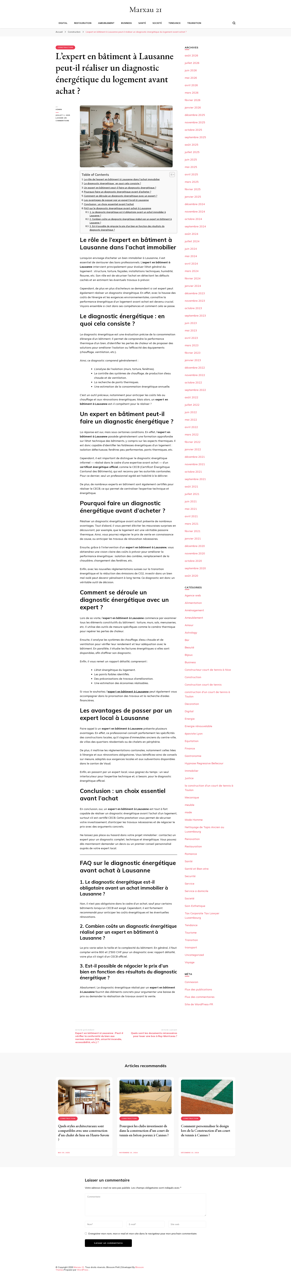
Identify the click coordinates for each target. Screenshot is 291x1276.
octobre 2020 (193, 561)
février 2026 (193, 100)
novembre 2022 (195, 375)
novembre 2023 (195, 300)
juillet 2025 (192, 152)
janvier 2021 (193, 538)
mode (188, 812)
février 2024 (193, 278)
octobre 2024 (193, 219)
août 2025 (191, 144)
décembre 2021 (195, 456)
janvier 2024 (193, 286)
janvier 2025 (193, 196)
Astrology (191, 632)
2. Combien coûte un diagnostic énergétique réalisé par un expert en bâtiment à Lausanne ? (131, 221)
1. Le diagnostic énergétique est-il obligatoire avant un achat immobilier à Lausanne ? (128, 214)
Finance (190, 748)
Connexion (191, 982)
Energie (190, 718)
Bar (187, 640)
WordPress (82, 1269)
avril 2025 (191, 174)
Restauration (82, 23)
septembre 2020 (195, 568)
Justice (189, 778)
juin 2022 (191, 412)
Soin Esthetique (195, 906)
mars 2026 (192, 92)
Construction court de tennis (203, 684)
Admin (59, 109)
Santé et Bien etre (197, 868)
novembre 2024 (195, 211)
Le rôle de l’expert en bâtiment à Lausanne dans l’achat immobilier (122, 179)
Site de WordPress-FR (199, 1004)
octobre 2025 (193, 129)
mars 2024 (192, 271)
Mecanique (192, 797)
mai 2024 (191, 256)
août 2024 (191, 234)
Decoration (192, 704)
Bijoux (189, 655)
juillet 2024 (192, 241)
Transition (194, 23)
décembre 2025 (195, 115)
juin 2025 (191, 159)
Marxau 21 (145, 9)
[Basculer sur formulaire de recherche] (234, 23)
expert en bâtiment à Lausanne (128, 691)
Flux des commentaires (199, 997)
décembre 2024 (195, 204)
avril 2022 (191, 427)
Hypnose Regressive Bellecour (204, 763)
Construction (65, 47)
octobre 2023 (193, 308)
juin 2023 (191, 323)
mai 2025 (191, 167)
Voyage (189, 962)
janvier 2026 (193, 107)
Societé (157, 23)
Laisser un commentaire (65, 119)
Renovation (192, 839)
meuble (189, 805)
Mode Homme (194, 819)
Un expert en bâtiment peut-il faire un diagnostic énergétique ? (120, 187)
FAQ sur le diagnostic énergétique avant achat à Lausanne (117, 208)
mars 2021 (192, 523)
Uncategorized (194, 955)
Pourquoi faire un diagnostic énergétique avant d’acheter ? (117, 191)
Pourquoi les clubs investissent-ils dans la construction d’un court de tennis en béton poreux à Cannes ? (144, 1130)
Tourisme (191, 932)
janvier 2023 (193, 360)
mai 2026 (191, 77)
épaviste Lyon (194, 733)
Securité (190, 876)
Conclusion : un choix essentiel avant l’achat (109, 204)
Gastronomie (193, 756)
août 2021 (191, 486)
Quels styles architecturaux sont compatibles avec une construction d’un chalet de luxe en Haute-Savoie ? (83, 1133)
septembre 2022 (195, 390)
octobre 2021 (193, 471)
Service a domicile (196, 891)
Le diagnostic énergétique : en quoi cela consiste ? (112, 183)
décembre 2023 (195, 293)
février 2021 (193, 531)
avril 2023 (191, 338)
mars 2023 (192, 345)
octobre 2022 (193, 382)
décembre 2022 (195, 367)
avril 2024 (191, 263)
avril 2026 (191, 85)
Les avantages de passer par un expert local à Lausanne (116, 200)
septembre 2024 (195, 226)
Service (189, 883)
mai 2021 (191, 509)
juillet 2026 (192, 63)
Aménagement (194, 610)
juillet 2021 (192, 494)
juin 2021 (191, 501)
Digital (63, 23)
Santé (142, 23)
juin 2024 (191, 248)
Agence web (193, 595)
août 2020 (191, 575)
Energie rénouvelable (198, 726)
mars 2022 (192, 434)
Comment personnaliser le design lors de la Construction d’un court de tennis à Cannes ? (205, 1130)
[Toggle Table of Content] (170, 174)
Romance (191, 854)
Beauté (189, 647)
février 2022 (193, 442)
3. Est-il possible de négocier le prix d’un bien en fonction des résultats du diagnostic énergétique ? (127, 228)
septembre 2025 (195, 137)
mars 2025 (192, 182)
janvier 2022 (193, 449)
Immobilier (191, 770)
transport (191, 947)
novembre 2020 (195, 553)
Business (126, 23)
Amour (189, 625)
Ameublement (106, 23)
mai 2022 (191, 419)
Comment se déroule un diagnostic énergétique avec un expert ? (120, 195)
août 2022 (191, 397)
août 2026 (191, 55)
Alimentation (193, 603)
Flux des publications (198, 989)
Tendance (174, 23)
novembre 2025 (195, 122)
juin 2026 (191, 70)
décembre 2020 (195, 546)
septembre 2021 (195, 479)
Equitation (192, 741)
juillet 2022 (192, 404)
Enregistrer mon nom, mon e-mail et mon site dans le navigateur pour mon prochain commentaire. (142, 1233)
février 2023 (193, 352)
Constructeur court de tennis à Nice (208, 669)
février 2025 (193, 189)
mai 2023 (191, 330)
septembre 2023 (195, 315)
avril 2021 (191, 516)
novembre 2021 (195, 464)
